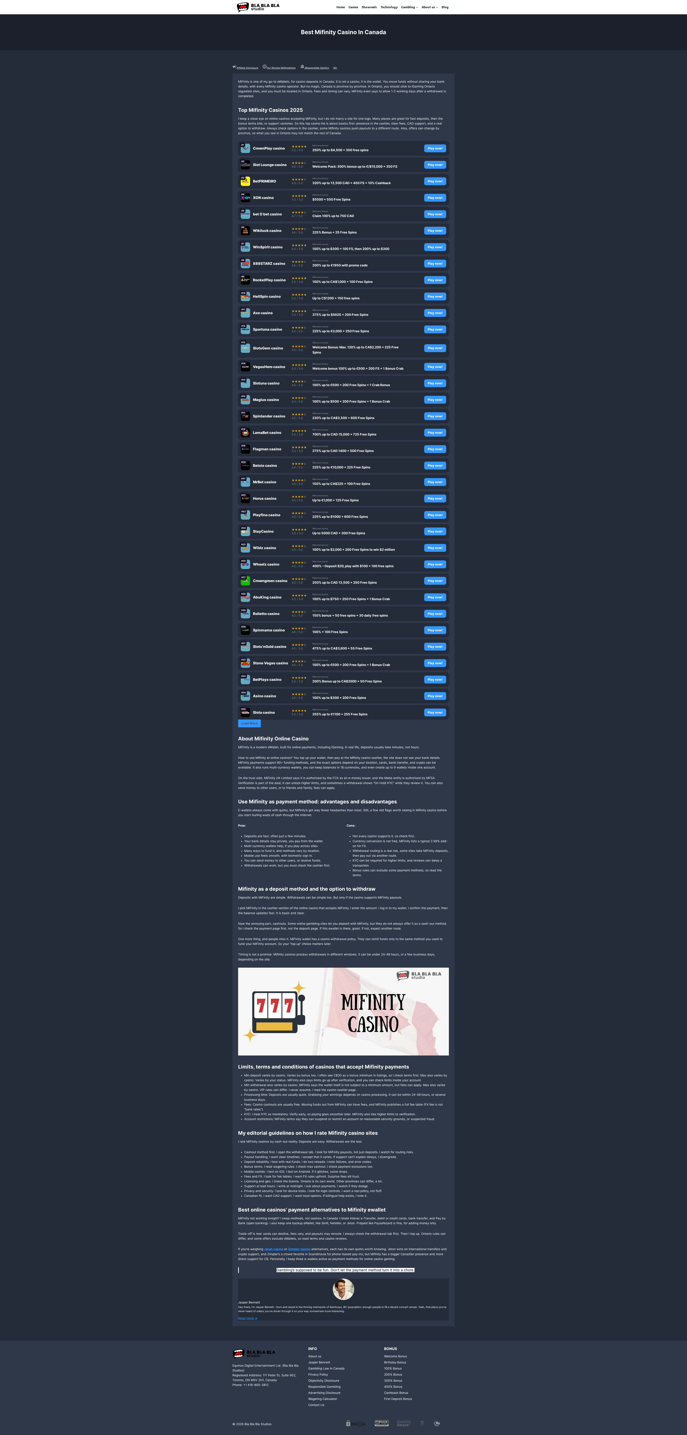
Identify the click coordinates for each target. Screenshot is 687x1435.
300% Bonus (393, 1380)
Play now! (435, 148)
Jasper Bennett (319, 1362)
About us (314, 1356)
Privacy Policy (318, 1374)
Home (341, 7)
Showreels (369, 7)
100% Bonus (393, 1368)
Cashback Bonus (396, 1393)
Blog (445, 7)
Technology (389, 7)
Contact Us (316, 1405)
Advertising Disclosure (324, 1393)
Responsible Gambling (324, 1386)
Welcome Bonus (395, 1356)
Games (353, 7)
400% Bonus (393, 1386)
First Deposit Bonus (398, 1399)
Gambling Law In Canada (326, 1368)
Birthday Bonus (395, 1362)
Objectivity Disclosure (323, 1380)
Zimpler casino (299, 1249)
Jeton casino (273, 1249)
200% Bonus (393, 1374)
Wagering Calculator (322, 1399)
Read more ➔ (247, 1318)
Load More (249, 723)
